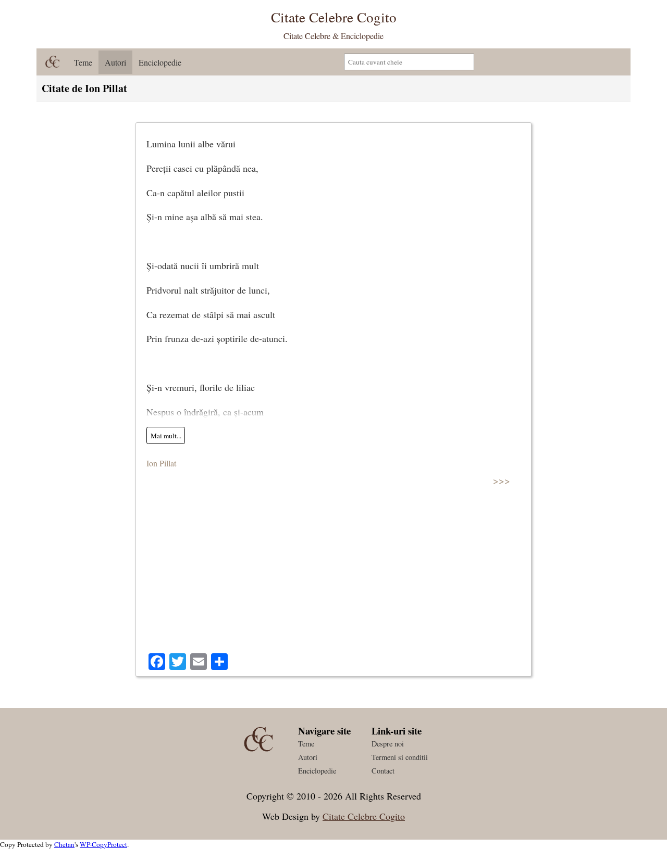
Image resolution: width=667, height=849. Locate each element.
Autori (115, 62)
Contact (383, 771)
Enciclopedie (160, 62)
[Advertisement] (333, 575)
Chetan (64, 844)
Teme (83, 62)
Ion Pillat (161, 463)
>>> (501, 480)
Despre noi (388, 744)
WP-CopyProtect (103, 844)
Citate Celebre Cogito (364, 816)
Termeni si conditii (400, 757)
